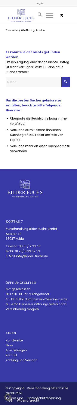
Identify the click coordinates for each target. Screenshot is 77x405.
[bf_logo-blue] (32, 15)
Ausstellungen (16, 350)
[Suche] (37, 15)
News (9, 345)
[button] (7, 397)
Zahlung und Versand (21, 360)
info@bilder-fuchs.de (32, 256)
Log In (40, 3)
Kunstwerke (14, 340)
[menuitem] (37, 15)
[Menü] (47, 15)
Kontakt (11, 355)
